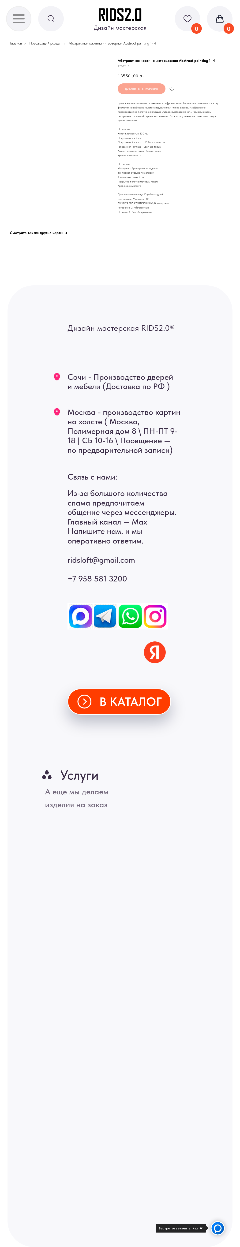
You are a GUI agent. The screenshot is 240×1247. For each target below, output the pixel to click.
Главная (16, 43)
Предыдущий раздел (45, 43)
